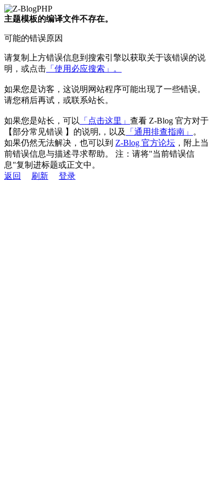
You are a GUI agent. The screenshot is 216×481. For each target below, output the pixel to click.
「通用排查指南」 (159, 131)
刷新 (39, 175)
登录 (67, 175)
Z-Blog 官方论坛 (145, 142)
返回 (12, 175)
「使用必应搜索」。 (84, 68)
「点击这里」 (105, 120)
